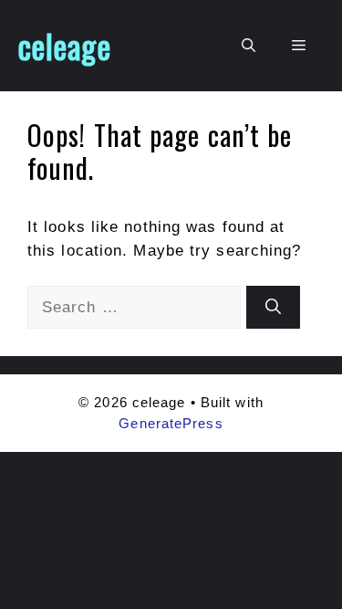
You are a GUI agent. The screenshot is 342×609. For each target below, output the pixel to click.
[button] (248, 45)
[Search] (273, 308)
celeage (64, 45)
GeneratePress (171, 423)
